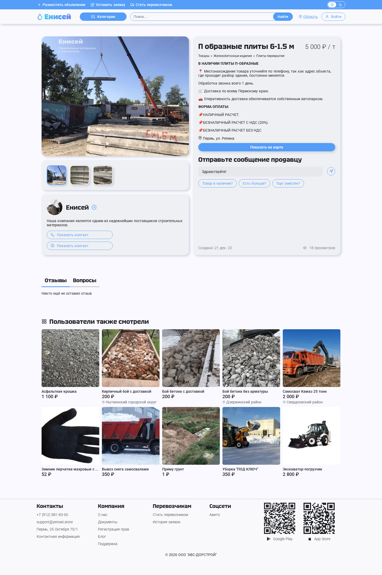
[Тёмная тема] (340, 4)
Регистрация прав (113, 529)
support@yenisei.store (55, 522)
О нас (102, 515)
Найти (283, 17)
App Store (322, 539)
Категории (106, 17)
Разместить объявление (64, 5)
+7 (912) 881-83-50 (52, 515)
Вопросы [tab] (84, 280)
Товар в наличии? (217, 183)
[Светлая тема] (332, 4)
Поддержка (107, 544)
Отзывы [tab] (56, 280)
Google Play (283, 539)
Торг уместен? (288, 183)
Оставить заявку (110, 5)
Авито (214, 515)
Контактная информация (58, 536)
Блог (102, 536)
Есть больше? (254, 183)
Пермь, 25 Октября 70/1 (57, 529)
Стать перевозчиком (154, 5)
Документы (107, 522)
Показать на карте (266, 147)
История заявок (166, 522)
